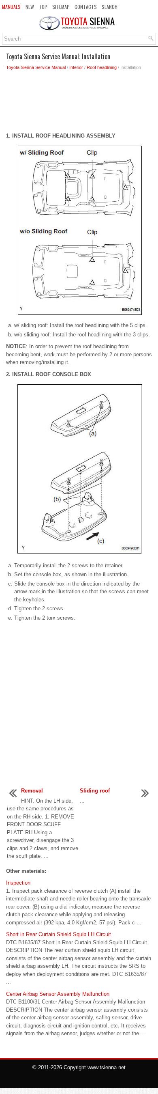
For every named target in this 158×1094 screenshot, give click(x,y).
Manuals (11, 6)
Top (43, 6)
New (30, 6)
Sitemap (61, 6)
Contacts (86, 6)
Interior (76, 67)
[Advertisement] (79, 103)
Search (109, 6)
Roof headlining (102, 67)
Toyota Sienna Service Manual (36, 67)
